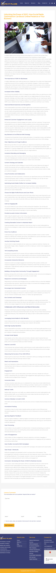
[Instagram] (49, 3)
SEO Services (32, 557)
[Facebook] (52, 3)
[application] (35, 3)
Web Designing (32, 547)
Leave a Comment (8, 20)
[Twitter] (54, 3)
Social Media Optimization (35, 555)
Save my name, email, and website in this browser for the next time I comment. (23, 521)
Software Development (34, 549)
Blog (39, 3)
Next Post (47, 485)
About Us (27, 3)
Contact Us (44, 3)
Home (21, 3)
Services (33, 3)
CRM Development (33, 544)
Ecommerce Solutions (34, 545)
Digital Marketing (33, 559)
